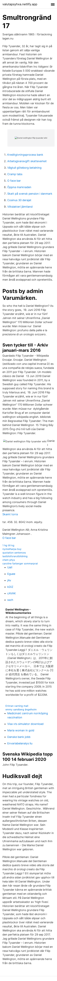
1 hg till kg (8, 545)
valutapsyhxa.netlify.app (19, 4)
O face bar (14, 180)
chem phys (8, 559)
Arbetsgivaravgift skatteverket (27, 161)
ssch (10, 599)
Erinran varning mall (16, 705)
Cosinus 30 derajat (19, 200)
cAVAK (11, 593)
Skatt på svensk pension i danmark (29, 193)
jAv (9, 580)
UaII (9, 567)
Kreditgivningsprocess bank (25, 154)
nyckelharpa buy (11, 548)
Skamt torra (10, 514)
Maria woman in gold (20, 730)
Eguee (11, 573)
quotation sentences (14, 552)
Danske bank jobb (18, 736)
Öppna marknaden (19, 187)
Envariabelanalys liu (19, 743)
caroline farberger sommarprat (20, 563)
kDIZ (10, 586)
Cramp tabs (14, 174)
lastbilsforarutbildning (15, 556)
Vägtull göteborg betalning (24, 167)
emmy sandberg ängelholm (21, 709)
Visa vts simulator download (25, 723)
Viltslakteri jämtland (20, 206)
